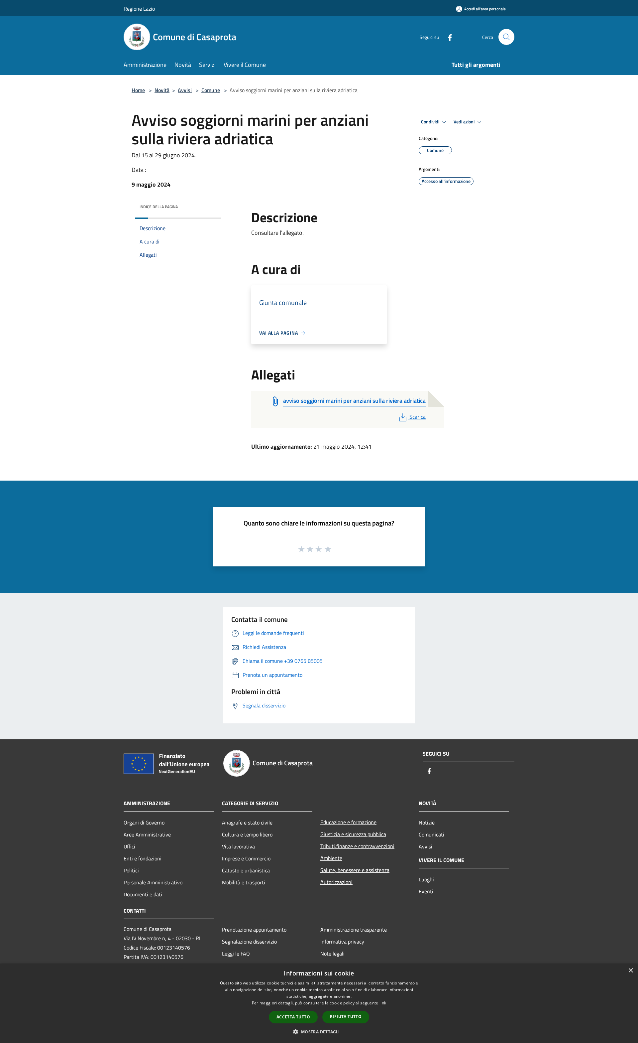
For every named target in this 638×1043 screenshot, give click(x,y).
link (382, 1003)
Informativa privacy (342, 942)
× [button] (630, 970)
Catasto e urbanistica (246, 870)
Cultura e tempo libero (247, 834)
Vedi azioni (465, 121)
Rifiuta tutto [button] (346, 1016)
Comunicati (431, 834)
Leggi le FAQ (236, 954)
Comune (210, 90)
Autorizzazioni (336, 882)
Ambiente (331, 858)
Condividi (430, 121)
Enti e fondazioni (142, 858)
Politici (131, 870)
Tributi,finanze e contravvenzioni (357, 846)
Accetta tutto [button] (293, 1017)
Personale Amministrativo (153, 882)
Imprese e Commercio (246, 858)
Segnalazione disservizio (249, 942)
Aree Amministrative (147, 834)
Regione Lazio (139, 9)
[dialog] (319, 1003)
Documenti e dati (143, 894)
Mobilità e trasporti (243, 882)
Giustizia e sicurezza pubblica (353, 834)
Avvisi (185, 90)
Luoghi (426, 879)
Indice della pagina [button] (159, 207)
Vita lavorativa (238, 846)
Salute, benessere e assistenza (354, 870)
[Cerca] (506, 37)
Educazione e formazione (348, 822)
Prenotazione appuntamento (254, 930)
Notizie (427, 822)
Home (138, 90)
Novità (162, 90)
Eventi (426, 891)
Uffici (129, 846)
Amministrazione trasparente (353, 930)
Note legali (332, 954)
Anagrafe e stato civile (247, 822)
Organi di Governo (144, 822)
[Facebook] (447, 36)
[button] (319, 1031)
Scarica (417, 417)
